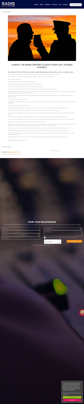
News (41, 4)
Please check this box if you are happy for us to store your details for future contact (61, 237)
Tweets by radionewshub (55, 150)
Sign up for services (75, 4)
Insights (54, 4)
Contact (65, 4)
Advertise (47, 4)
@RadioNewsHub (14, 152)
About (36, 4)
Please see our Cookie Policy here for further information (72, 393)
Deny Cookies (72, 400)
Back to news (7, 11)
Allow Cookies (72, 397)
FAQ (60, 4)
